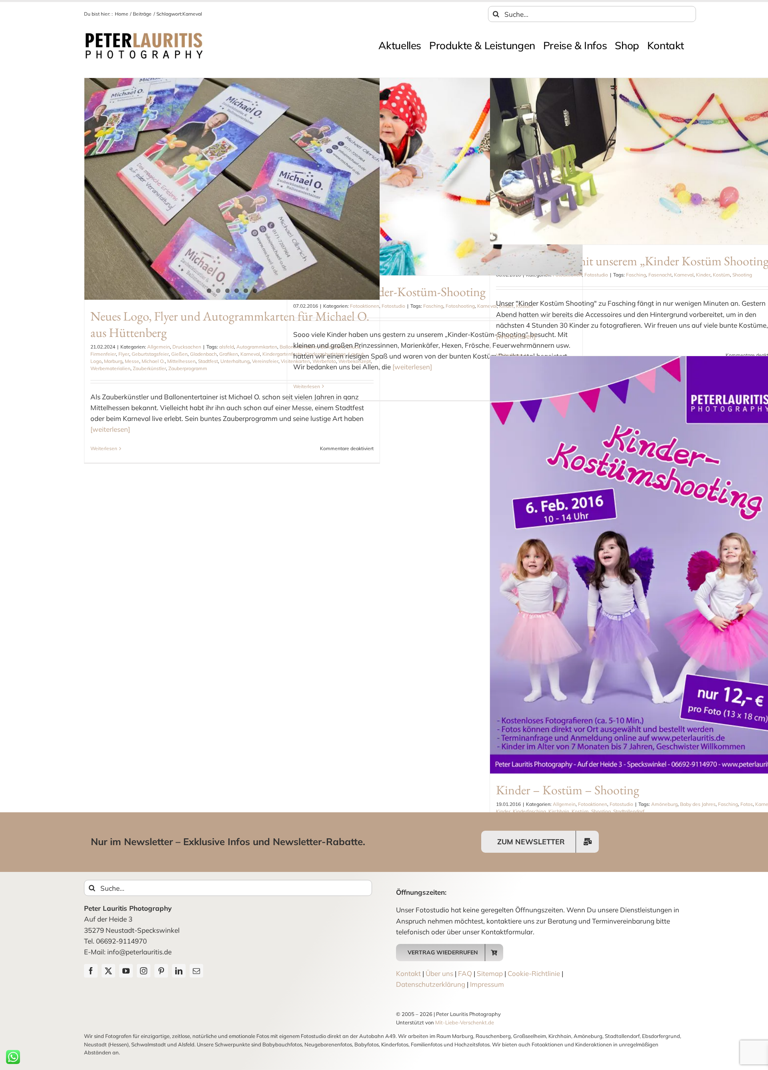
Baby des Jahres (698, 804)
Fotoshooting (460, 306)
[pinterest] (161, 971)
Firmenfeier (103, 354)
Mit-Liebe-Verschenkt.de (464, 1022)
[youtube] (126, 971)
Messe (132, 361)
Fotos (746, 804)
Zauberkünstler (149, 368)
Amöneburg (664, 804)
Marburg (113, 361)
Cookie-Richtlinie (534, 973)
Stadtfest (208, 361)
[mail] (196, 971)
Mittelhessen (181, 361)
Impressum (487, 984)
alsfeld (226, 347)
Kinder (703, 275)
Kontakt (408, 973)
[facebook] (91, 971)
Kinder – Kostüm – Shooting (567, 789)
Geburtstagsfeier (150, 354)
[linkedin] (179, 971)
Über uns (439, 973)
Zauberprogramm (187, 368)
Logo (96, 361)
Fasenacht (660, 275)
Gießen (179, 354)
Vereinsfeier (265, 361)
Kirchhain (558, 811)
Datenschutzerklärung (430, 984)
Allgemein (158, 347)
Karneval (250, 354)
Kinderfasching (529, 811)
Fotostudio (393, 306)
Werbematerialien (110, 368)
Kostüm (721, 275)
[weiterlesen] (110, 429)
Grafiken (228, 354)
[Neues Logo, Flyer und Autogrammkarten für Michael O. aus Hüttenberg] (232, 189)
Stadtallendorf (628, 811)
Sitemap (490, 973)
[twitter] (108, 971)
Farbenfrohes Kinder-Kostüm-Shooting (389, 291)
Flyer (123, 354)
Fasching (433, 306)
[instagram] (143, 971)
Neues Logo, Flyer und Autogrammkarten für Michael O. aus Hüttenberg (229, 324)
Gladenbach (203, 354)
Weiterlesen (103, 448)
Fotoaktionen (364, 306)
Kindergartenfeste (282, 354)
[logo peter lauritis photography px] (144, 34)
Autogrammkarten (256, 347)
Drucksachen (186, 347)
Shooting (742, 275)
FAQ (465, 973)
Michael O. (153, 361)
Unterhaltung (235, 361)
